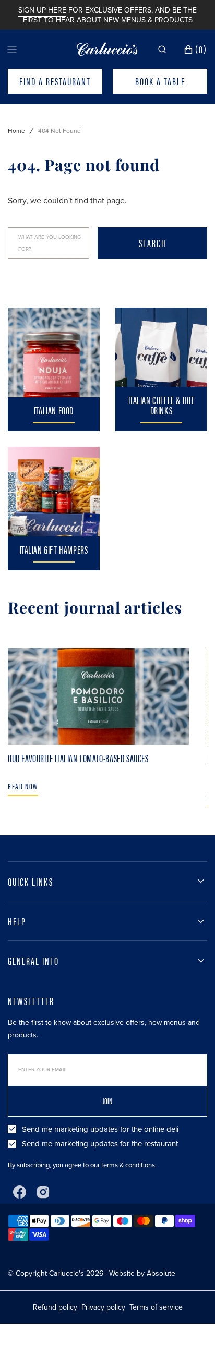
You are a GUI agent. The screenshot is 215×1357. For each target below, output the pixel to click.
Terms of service (156, 1307)
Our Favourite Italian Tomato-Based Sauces (78, 757)
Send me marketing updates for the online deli (100, 1129)
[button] (162, 49)
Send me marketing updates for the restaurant (100, 1144)
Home (16, 131)
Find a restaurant (55, 81)
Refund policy (55, 1307)
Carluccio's (66, 1273)
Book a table (160, 81)
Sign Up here (42, 10)
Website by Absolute (142, 1273)
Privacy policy (103, 1307)
